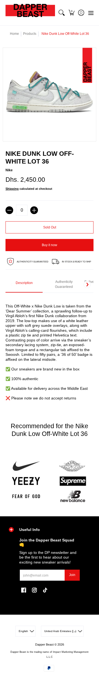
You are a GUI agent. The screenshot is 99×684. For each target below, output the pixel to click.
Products (29, 34)
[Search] (62, 12)
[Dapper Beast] (30, 12)
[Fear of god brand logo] (26, 496)
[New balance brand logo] (73, 496)
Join (72, 575)
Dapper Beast (44, 644)
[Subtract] (9, 210)
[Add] (34, 210)
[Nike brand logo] (26, 466)
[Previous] (12, 284)
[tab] (24, 285)
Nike (9, 170)
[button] (71, 12)
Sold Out (49, 227)
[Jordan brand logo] (73, 466)
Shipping (12, 188)
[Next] (87, 284)
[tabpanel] (50, 349)
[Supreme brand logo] (73, 481)
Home (14, 34)
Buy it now (49, 245)
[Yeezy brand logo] (26, 481)
